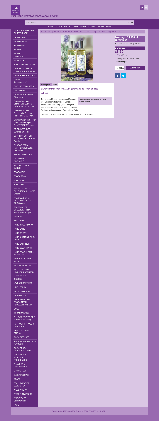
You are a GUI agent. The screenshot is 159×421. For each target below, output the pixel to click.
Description (45, 85)
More (55, 85)
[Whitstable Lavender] (34, 10)
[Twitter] (123, 75)
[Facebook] (117, 75)
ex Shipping (118, 55)
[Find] (132, 22)
